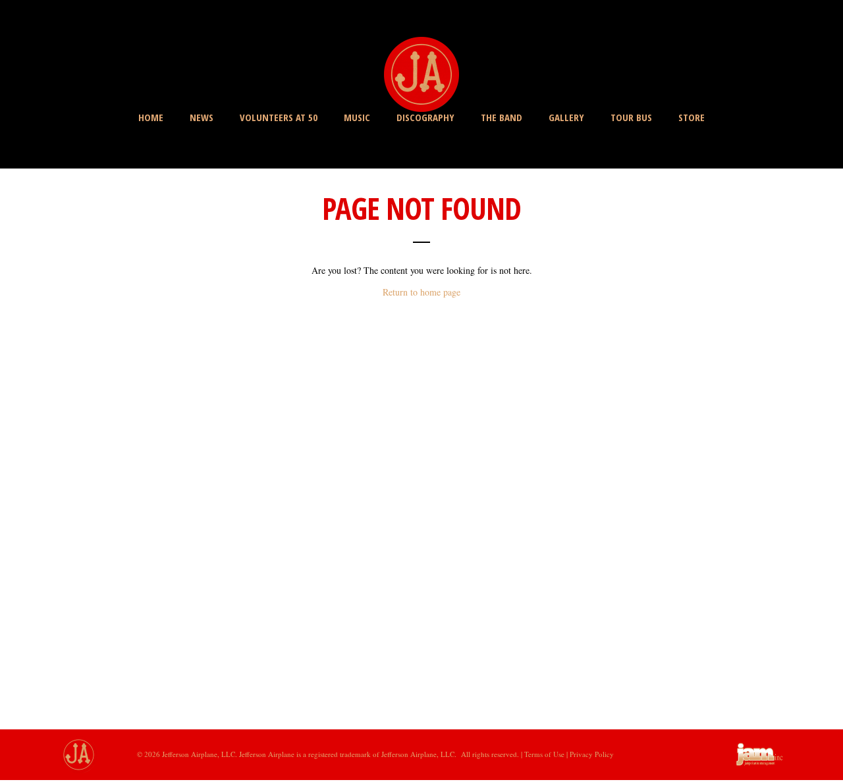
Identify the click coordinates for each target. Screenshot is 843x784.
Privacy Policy (592, 754)
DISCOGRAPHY (425, 117)
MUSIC (357, 117)
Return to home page (421, 292)
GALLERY (566, 117)
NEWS (201, 117)
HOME (150, 117)
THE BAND (501, 117)
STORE (691, 117)
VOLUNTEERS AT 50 (278, 117)
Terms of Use (545, 754)
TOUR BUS (631, 117)
